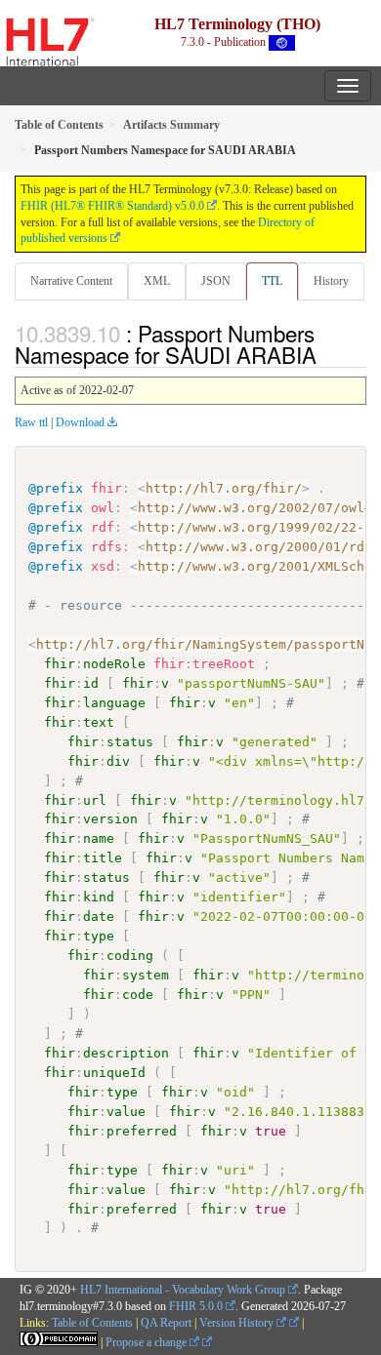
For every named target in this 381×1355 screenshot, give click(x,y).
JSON (216, 281)
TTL (272, 281)
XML (157, 281)
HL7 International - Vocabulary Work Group (182, 1289)
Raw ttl (31, 422)
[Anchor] (327, 354)
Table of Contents (92, 1323)
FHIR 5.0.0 (196, 1306)
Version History (237, 1323)
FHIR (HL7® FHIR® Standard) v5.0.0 (112, 206)
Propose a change (148, 1342)
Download (80, 422)
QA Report (166, 1323)
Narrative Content (71, 281)
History (331, 281)
